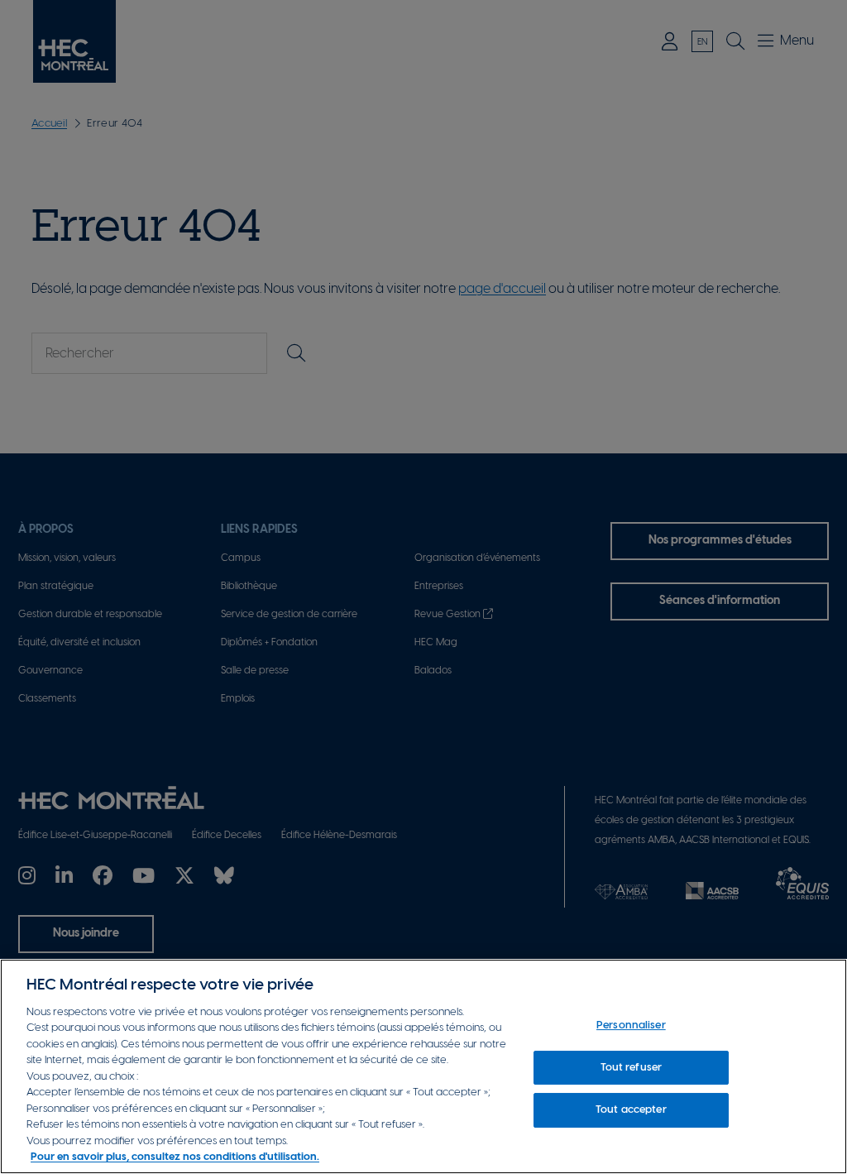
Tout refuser (632, 1067)
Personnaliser (631, 1025)
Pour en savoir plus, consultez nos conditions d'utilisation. (175, 1157)
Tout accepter (631, 1110)
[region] (423, 1066)
